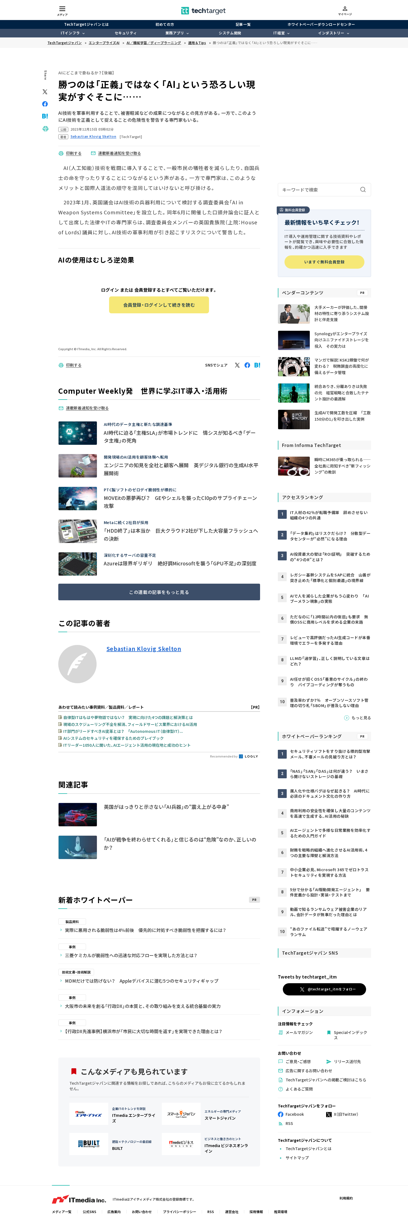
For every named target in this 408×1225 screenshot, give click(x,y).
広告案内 (114, 1211)
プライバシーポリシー (179, 1211)
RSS (210, 1211)
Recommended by (224, 756)
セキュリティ (126, 32)
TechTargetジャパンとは (86, 24)
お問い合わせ (142, 1211)
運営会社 (231, 1211)
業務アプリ (174, 32)
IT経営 (279, 32)
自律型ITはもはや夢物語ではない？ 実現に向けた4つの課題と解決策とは (128, 717)
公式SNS (89, 1211)
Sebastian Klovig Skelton (144, 649)
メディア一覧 (62, 1211)
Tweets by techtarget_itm (307, 976)
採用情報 (256, 1211)
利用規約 (346, 1198)
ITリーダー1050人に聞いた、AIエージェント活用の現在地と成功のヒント (127, 745)
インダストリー (331, 32)
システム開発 (230, 32)
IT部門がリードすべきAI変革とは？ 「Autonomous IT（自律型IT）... (123, 731)
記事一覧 (243, 24)
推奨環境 (280, 1211)
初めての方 (164, 24)
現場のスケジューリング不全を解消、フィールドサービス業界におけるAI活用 (130, 724)
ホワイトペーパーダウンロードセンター (321, 24)
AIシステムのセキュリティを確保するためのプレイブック (113, 738)
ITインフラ (70, 32)
